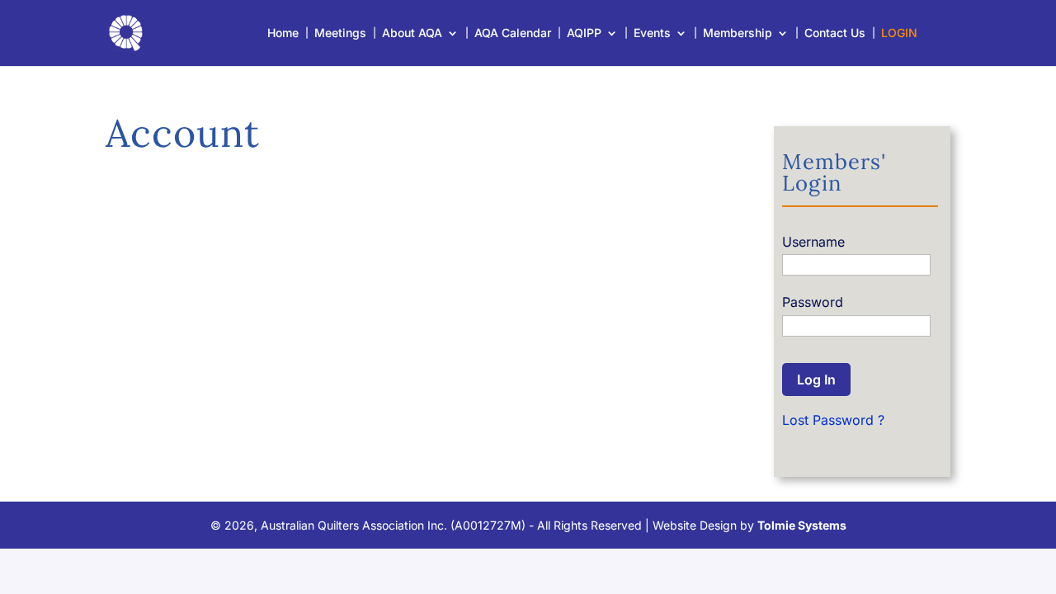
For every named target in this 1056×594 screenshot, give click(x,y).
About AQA (412, 33)
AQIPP (584, 33)
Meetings (340, 33)
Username (813, 241)
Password (812, 302)
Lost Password (828, 420)
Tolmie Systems (801, 525)
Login (899, 33)
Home (283, 33)
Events (652, 33)
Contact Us (834, 33)
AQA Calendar (512, 33)
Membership (737, 33)
